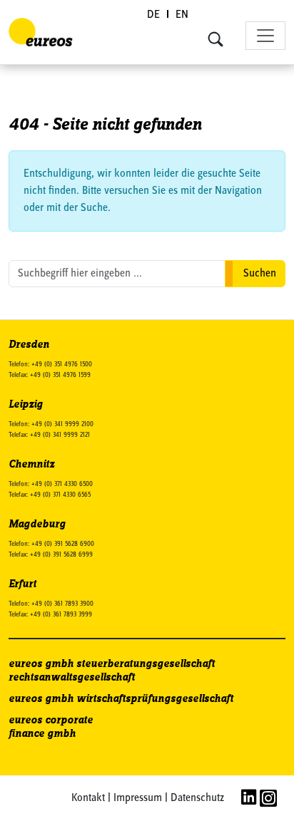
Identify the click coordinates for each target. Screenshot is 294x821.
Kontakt (88, 798)
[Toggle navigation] (265, 35)
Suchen (259, 274)
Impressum (137, 798)
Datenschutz (197, 798)
